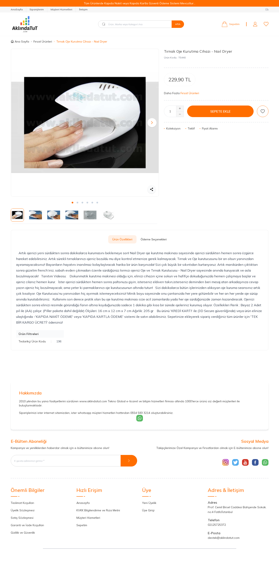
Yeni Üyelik (149, 503)
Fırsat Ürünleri (42, 41)
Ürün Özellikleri (122, 239)
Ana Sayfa (22, 41)
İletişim (83, 9)
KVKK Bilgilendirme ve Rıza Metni (98, 510)
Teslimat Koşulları (22, 503)
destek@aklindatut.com (224, 538)
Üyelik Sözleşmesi (22, 510)
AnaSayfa (17, 9)
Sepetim (81, 525)
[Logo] (35, 24)
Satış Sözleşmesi (22, 518)
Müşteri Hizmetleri (61, 9)
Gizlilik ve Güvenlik (23, 532)
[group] (85, 122)
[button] (17, 122)
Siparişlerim (37, 9)
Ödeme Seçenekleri (154, 239)
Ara (177, 24)
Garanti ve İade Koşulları (27, 525)
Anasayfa (83, 503)
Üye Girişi (148, 510)
